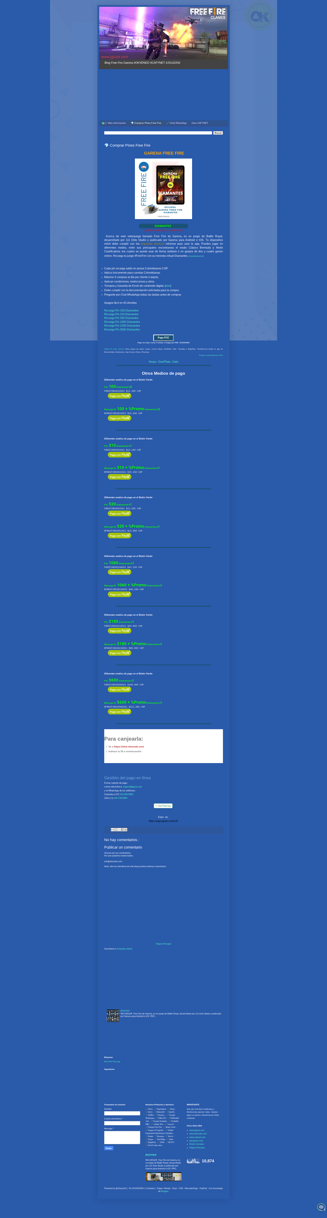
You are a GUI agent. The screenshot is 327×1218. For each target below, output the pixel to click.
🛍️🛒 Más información (114, 123)
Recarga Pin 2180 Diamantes (122, 325)
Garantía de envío (196, 256)
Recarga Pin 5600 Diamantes (122, 329)
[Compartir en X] (119, 829)
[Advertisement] (163, 94)
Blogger (164, 1191)
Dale (175, 361)
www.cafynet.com (197, 1137)
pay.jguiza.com (196, 1141)
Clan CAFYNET (200, 123)
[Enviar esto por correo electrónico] (112, 829)
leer (168, 285)
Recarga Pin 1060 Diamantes (122, 321)
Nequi (152, 361)
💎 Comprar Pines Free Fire (146, 123)
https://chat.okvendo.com (129, 746)
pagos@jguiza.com (132, 786)
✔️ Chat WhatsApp (176, 123)
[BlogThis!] (116, 829)
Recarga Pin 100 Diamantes (121, 310)
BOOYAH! (125, 1011)
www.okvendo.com (198, 1134)
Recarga (116, 1062)
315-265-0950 (126, 794)
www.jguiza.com (196, 1130)
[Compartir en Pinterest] (125, 829)
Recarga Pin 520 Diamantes (121, 318)
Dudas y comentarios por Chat (211, 355)
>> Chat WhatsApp (163, 806)
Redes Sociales (196, 1144)
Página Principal (163, 944)
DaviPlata (164, 361)
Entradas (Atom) (124, 949)
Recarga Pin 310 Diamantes (121, 314)
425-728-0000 (120, 798)
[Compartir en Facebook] (122, 829)
